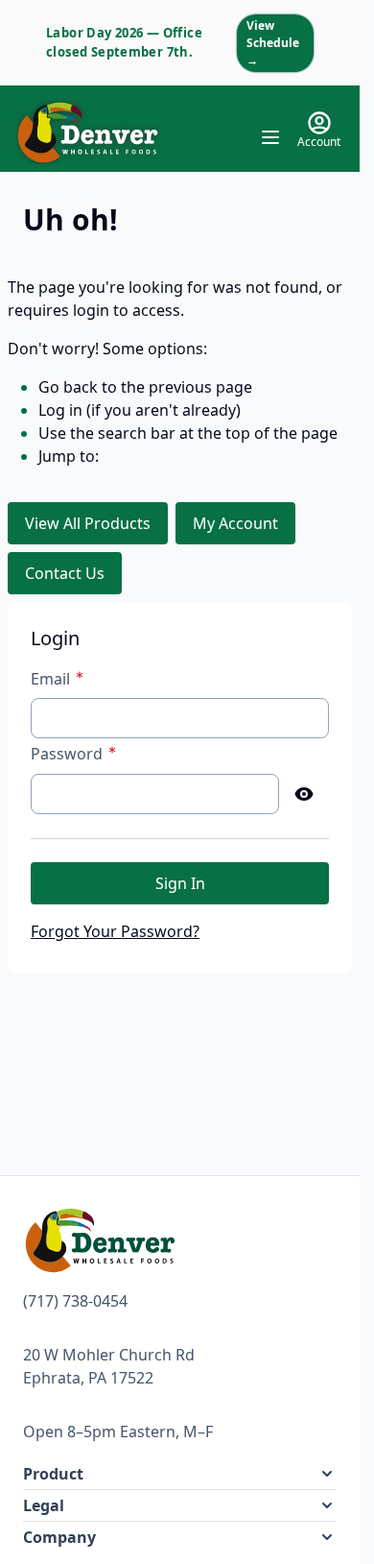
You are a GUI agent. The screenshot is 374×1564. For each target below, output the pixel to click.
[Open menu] (270, 137)
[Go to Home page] (87, 132)
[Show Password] (304, 794)
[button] (180, 1473)
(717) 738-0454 (75, 1300)
